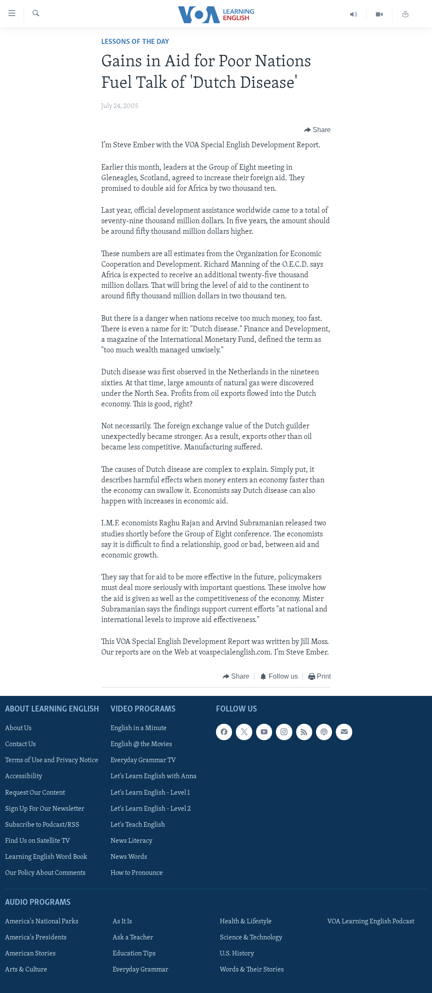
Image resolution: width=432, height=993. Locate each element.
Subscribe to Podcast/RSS (42, 825)
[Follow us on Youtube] (264, 732)
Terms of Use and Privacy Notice (51, 760)
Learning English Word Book (46, 857)
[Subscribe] (344, 732)
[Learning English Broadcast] (354, 14)
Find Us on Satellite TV (37, 841)
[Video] (379, 14)
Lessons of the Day (135, 42)
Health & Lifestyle (246, 921)
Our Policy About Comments (45, 873)
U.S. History (237, 953)
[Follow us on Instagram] (284, 732)
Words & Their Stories (252, 969)
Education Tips (134, 953)
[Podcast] (324, 732)
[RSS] (304, 732)
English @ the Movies (141, 744)
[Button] (317, 129)
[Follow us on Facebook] (224, 732)
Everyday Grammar (140, 969)
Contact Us (20, 744)
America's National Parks (41, 921)
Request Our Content (35, 793)
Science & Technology (251, 937)
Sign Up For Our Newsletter (44, 809)
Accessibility (23, 776)
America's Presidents (36, 937)
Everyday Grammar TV (143, 760)
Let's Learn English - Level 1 (150, 793)
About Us (18, 728)
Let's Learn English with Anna (154, 776)
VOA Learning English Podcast (370, 921)
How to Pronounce (137, 873)
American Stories (30, 953)
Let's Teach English (138, 825)
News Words (129, 857)
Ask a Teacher (133, 937)
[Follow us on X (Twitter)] (244, 732)
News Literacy (131, 841)
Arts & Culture (26, 969)
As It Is (122, 921)
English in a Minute (139, 728)
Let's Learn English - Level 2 (151, 809)
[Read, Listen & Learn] (405, 14)
